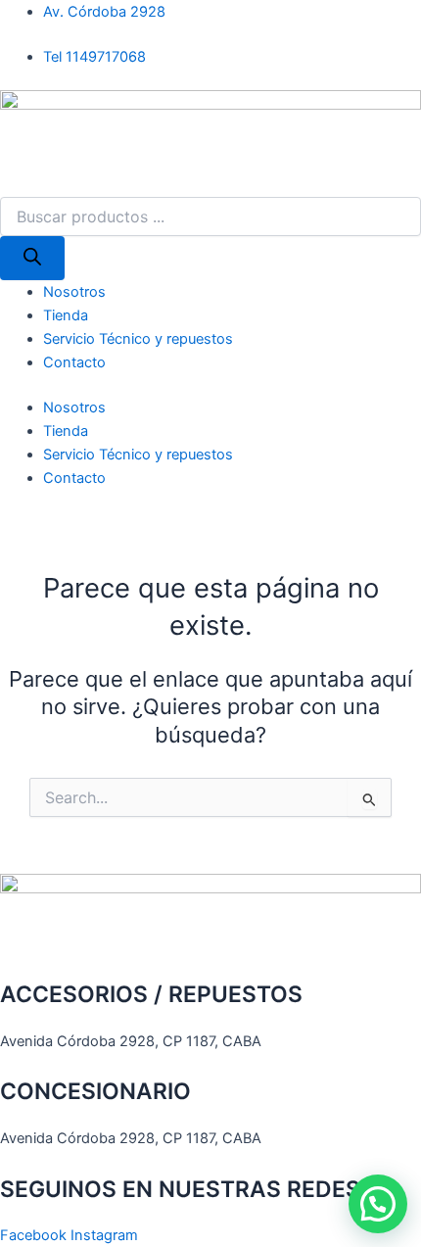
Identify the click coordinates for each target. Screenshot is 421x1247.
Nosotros (74, 292)
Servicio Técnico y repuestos (138, 339)
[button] (378, 1204)
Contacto (74, 362)
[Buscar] (32, 258)
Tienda (65, 315)
